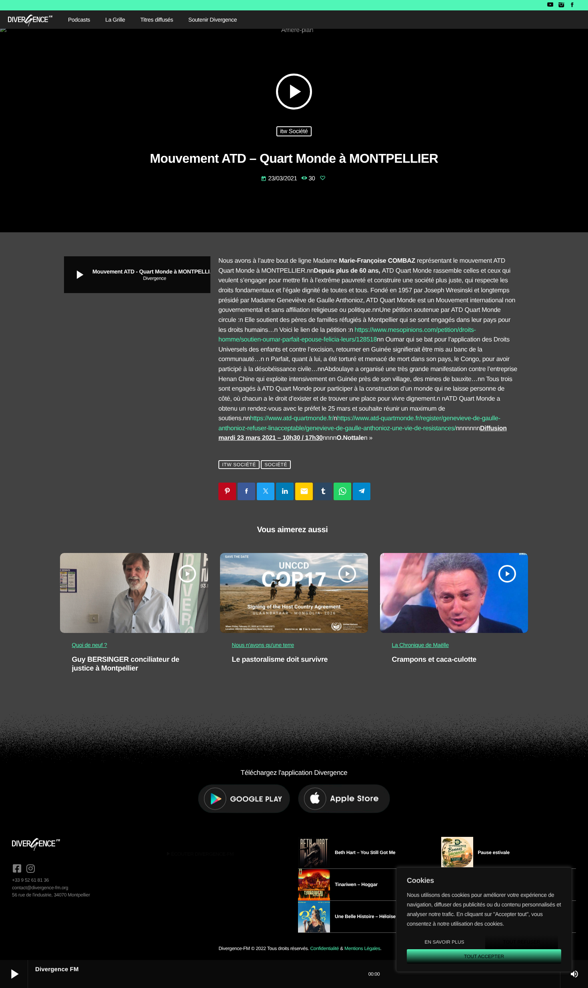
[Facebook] (572, 5)
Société (275, 464)
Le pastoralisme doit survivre (280, 659)
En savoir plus (444, 942)
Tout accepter (484, 956)
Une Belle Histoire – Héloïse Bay (370, 916)
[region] (484, 919)
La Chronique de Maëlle (420, 645)
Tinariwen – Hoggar (356, 884)
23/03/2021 (279, 178)
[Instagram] (561, 5)
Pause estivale (494, 852)
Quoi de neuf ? (89, 645)
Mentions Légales (362, 948)
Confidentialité (324, 948)
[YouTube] (550, 5)
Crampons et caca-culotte (434, 659)
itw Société (294, 131)
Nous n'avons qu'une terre (263, 645)
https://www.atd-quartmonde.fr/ (292, 418)
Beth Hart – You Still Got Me (365, 852)
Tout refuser (521, 942)
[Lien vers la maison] (30, 20)
